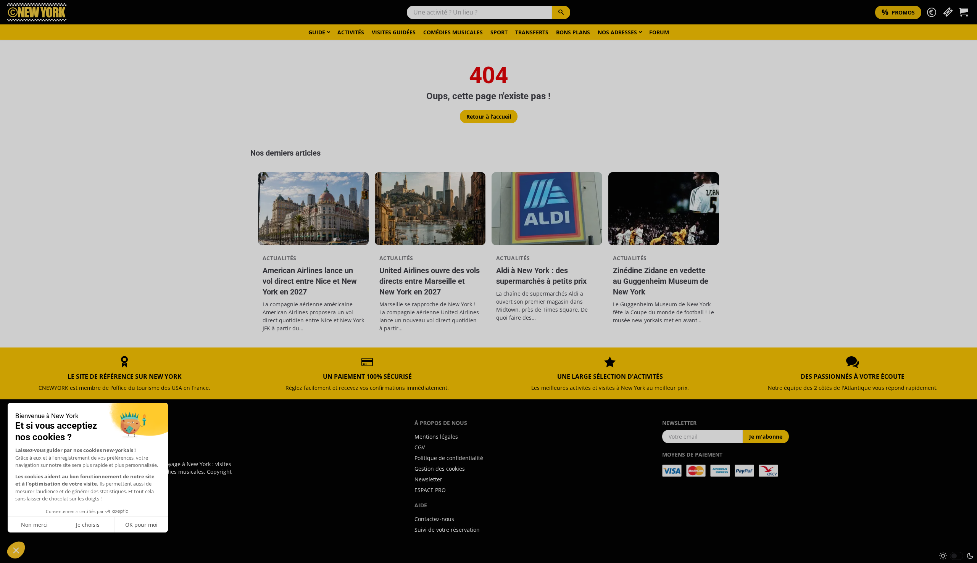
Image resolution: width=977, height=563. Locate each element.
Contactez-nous (434, 519)
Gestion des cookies (439, 468)
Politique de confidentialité (448, 458)
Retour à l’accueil (488, 116)
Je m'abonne (765, 436)
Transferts (531, 32)
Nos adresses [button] (617, 32)
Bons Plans (573, 32)
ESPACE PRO (430, 490)
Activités (350, 32)
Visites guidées (394, 32)
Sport (499, 32)
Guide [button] (316, 32)
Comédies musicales (453, 32)
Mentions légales (436, 436)
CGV (419, 447)
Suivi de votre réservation (447, 529)
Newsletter (428, 479)
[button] (931, 12)
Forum (659, 32)
